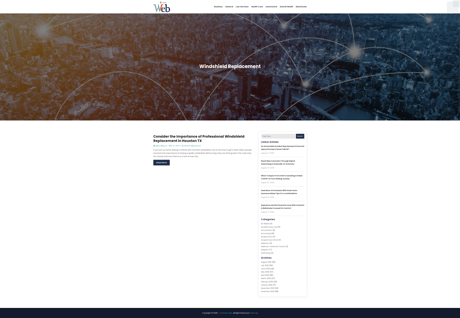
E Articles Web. (226, 313)
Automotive (271, 6)
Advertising (265, 253)
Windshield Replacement (191, 146)
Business (218, 6)
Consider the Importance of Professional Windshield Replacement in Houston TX (198, 138)
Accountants (266, 230)
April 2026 (265, 275)
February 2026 (267, 282)
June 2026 (265, 268)
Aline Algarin (161, 146)
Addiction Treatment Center (273, 246)
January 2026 (266, 285)
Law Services (242, 6)
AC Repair (265, 223)
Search (300, 136)
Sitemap (254, 313)
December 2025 (267, 288)
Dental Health (286, 6)
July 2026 (265, 265)
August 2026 (266, 262)
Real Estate (301, 6)
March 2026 (266, 278)
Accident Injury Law (269, 227)
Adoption (265, 250)
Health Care (257, 6)
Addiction (265, 243)
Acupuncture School (269, 240)
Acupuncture (266, 236)
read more (161, 162)
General (229, 6)
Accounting (266, 233)
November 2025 (267, 291)
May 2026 (265, 272)
